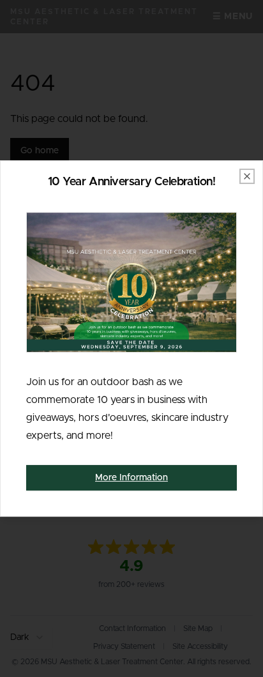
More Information (131, 477)
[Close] (247, 176)
